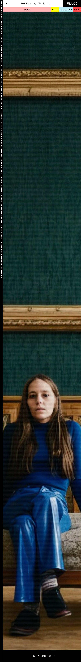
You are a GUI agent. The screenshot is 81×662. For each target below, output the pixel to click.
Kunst (55, 9)
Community (66, 9)
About (26, 3)
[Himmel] (5, 4)
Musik (27, 9)
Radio (77, 9)
